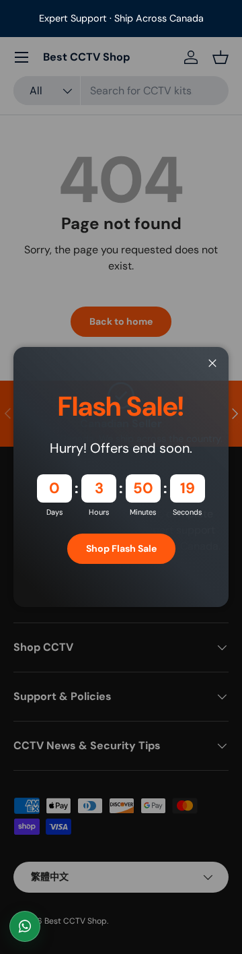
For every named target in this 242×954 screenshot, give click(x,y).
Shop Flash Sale (121, 548)
